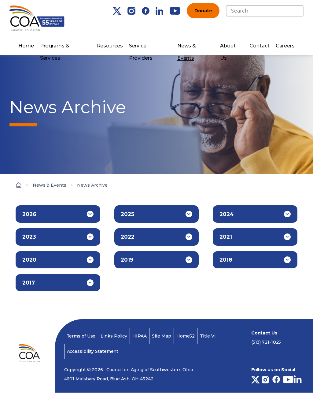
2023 (29, 236)
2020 (29, 259)
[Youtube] (175, 11)
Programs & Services (54, 47)
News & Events (186, 47)
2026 (29, 214)
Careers (285, 46)
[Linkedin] (159, 11)
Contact (259, 46)
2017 (28, 282)
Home (26, 46)
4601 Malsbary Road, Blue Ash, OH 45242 (108, 379)
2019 (127, 259)
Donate (203, 10)
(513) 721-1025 (266, 342)
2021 (225, 236)
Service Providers (141, 47)
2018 (225, 259)
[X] (117, 11)
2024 (226, 214)
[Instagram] (131, 11)
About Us (228, 47)
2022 (127, 236)
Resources (110, 46)
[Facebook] (145, 11)
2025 (127, 214)
